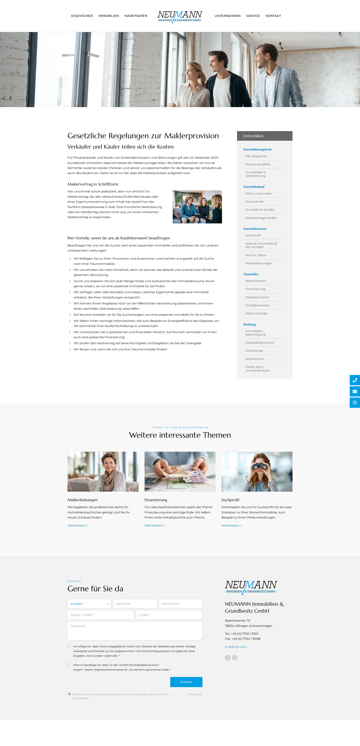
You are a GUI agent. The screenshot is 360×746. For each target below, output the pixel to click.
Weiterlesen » (78, 525)
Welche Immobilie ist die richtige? (261, 245)
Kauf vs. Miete (255, 255)
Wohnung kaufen (258, 193)
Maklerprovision (257, 297)
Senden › (187, 682)
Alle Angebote (256, 156)
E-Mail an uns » (236, 647)
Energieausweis (257, 305)
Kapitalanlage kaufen (261, 218)
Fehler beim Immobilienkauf (257, 368)
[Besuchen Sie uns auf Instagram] (234, 657)
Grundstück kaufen (260, 209)
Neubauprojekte (257, 164)
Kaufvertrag (254, 350)
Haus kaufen (254, 201)
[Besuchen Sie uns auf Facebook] (227, 657)
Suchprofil (253, 235)
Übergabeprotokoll (259, 342)
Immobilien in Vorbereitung (255, 174)
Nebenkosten (255, 281)
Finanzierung (255, 289)
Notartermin (254, 359)
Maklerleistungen (258, 263)
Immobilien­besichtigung (255, 332)
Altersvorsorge (256, 313)
